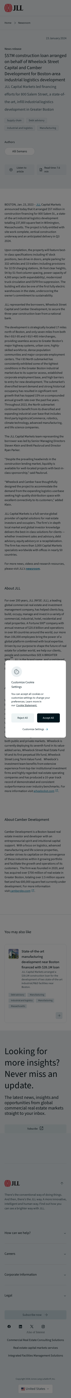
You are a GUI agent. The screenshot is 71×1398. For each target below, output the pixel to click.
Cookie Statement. (26, 705)
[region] (35, 699)
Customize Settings (36, 729)
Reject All (22, 718)
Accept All (48, 718)
